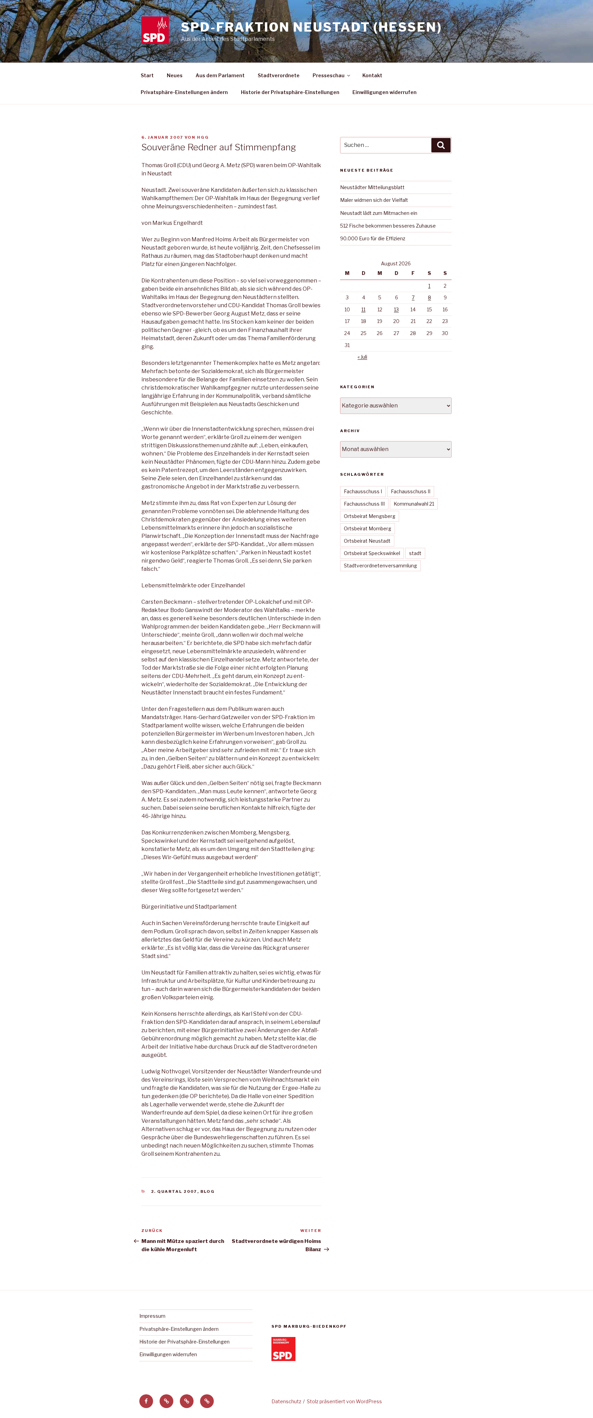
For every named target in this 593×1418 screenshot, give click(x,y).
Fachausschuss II (410, 491)
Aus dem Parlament (220, 75)
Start (147, 75)
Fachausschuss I (363, 491)
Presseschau (329, 75)
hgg (203, 137)
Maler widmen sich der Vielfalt (374, 200)
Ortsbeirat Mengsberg (369, 516)
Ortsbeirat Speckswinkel (372, 553)
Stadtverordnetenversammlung (380, 565)
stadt (415, 553)
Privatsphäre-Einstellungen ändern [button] (184, 92)
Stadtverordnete (279, 75)
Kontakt (372, 75)
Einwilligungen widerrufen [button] (384, 92)
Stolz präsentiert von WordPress (344, 1401)
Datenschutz (286, 1401)
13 (396, 309)
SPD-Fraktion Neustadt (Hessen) (311, 27)
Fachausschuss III (364, 504)
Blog (207, 1191)
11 (363, 309)
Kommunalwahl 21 (414, 504)
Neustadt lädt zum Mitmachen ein (378, 213)
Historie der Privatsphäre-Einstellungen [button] (290, 92)
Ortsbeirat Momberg (367, 528)
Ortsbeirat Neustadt (367, 541)
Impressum (152, 1316)
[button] (166, 1401)
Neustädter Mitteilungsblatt (372, 187)
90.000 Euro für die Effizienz (372, 238)
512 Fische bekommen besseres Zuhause (388, 226)
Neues (175, 75)
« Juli (362, 357)
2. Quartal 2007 (174, 1191)
